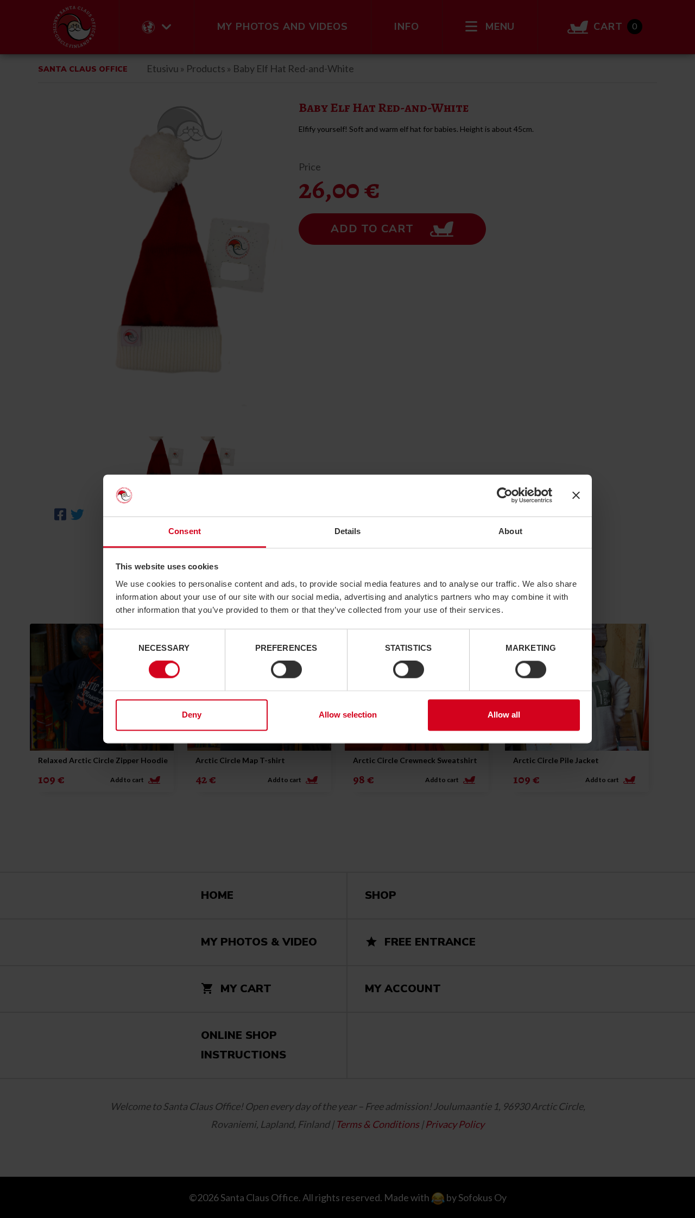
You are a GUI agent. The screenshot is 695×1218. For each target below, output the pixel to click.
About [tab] (510, 531)
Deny (191, 714)
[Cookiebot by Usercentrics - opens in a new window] (504, 495)
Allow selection (348, 714)
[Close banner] (576, 495)
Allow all (504, 714)
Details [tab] (347, 531)
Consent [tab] (184, 531)
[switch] (286, 669)
